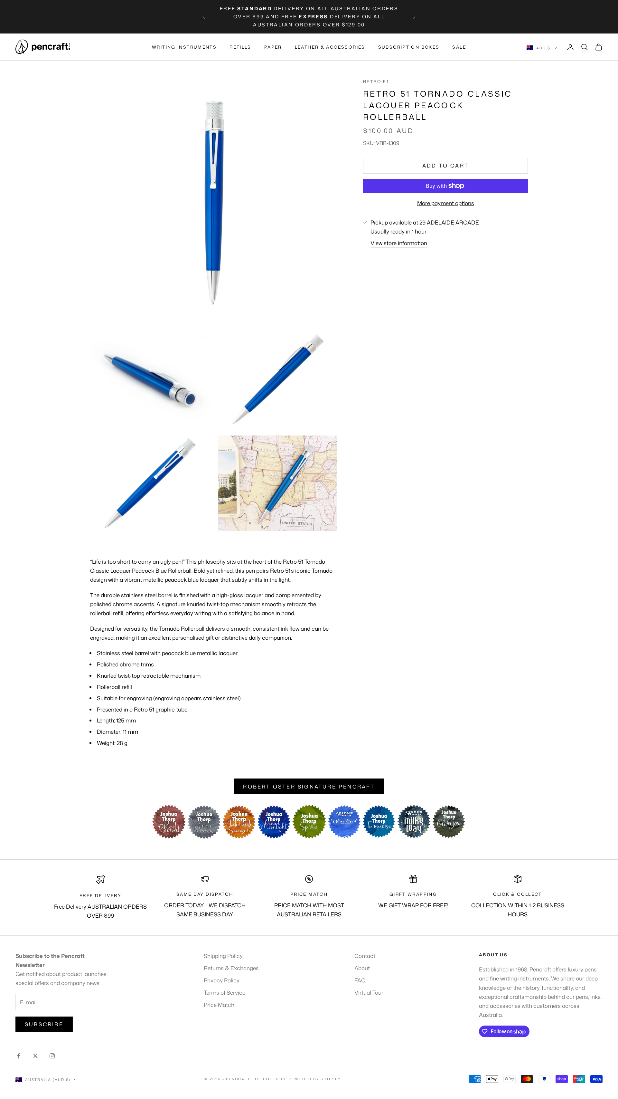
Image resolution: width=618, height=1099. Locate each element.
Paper (273, 47)
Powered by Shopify (315, 1079)
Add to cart (445, 165)
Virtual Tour (368, 992)
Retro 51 (376, 81)
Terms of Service (224, 992)
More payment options (445, 203)
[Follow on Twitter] (35, 1056)
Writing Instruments (184, 47)
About (362, 968)
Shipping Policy (223, 956)
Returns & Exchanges (231, 968)
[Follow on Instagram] (52, 1056)
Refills (240, 47)
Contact (364, 956)
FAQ (360, 980)
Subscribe (44, 1024)
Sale (459, 47)
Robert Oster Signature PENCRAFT (309, 786)
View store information (398, 243)
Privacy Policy (221, 980)
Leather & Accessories (330, 47)
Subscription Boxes (409, 47)
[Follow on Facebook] (18, 1056)
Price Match (219, 1004)
